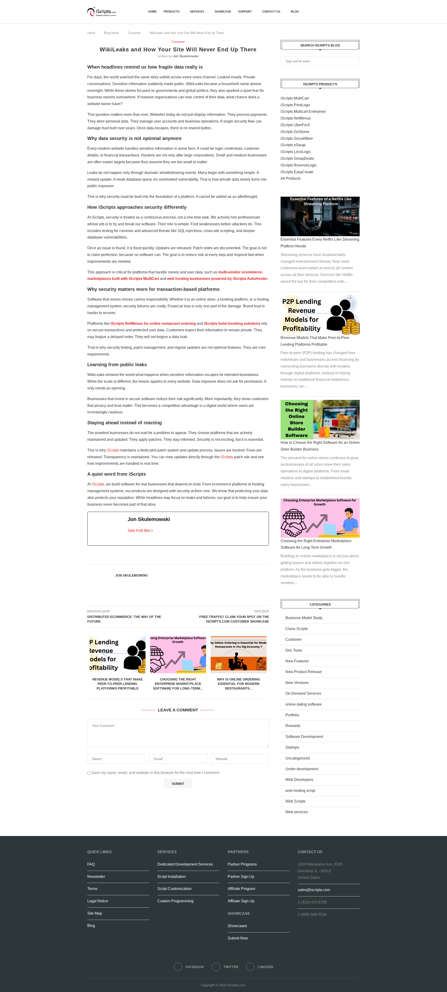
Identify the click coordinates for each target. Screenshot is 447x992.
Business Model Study (303, 618)
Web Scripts (295, 801)
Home (152, 11)
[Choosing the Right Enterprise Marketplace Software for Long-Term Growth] (178, 654)
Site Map (94, 913)
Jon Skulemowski (185, 56)
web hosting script (300, 791)
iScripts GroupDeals (297, 158)
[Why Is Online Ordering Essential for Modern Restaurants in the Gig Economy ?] (239, 654)
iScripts (113, 450)
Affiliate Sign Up (241, 901)
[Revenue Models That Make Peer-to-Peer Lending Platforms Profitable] (118, 654)
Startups (292, 747)
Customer (134, 33)
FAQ (91, 864)
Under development (301, 769)
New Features (297, 661)
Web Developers (299, 780)
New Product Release (303, 672)
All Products (291, 178)
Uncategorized (297, 758)
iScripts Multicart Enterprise (303, 111)
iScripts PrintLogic (296, 105)
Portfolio (292, 715)
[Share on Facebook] (191, 559)
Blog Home (111, 33)
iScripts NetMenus (296, 118)
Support (245, 11)
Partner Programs (242, 864)
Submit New (238, 938)
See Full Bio (139, 530)
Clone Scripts (296, 629)
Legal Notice (97, 901)
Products (171, 11)
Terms (92, 889)
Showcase (223, 11)
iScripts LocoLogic (296, 152)
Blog (295, 11)
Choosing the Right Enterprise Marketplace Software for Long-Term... (178, 683)
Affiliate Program (241, 889)
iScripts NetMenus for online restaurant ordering (153, 323)
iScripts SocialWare (297, 138)
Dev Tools (293, 650)
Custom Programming (175, 901)
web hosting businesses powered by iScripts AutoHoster (217, 279)
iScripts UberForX (295, 125)
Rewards (292, 726)
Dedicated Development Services (185, 864)
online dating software (303, 704)
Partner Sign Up (241, 877)
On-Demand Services (303, 693)
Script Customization (174, 889)
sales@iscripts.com (314, 890)
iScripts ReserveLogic (299, 165)
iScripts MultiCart (295, 98)
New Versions (296, 683)
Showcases (237, 926)
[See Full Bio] (152, 530)
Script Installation (171, 877)
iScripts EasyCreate (297, 172)
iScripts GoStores (295, 132)
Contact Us (271, 11)
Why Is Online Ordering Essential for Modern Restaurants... (238, 683)
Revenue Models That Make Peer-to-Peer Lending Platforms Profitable (117, 683)
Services (197, 11)
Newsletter (96, 877)
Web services (296, 812)
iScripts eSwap (293, 145)
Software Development (304, 737)
